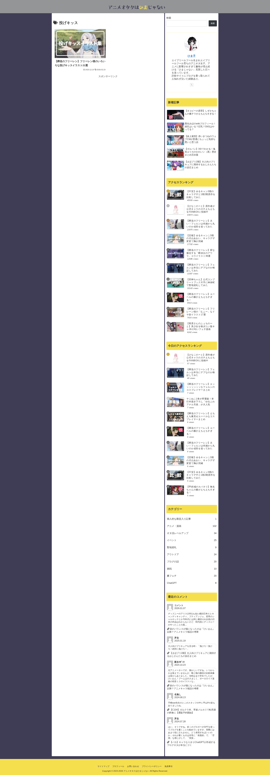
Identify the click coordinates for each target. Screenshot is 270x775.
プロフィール (118, 766)
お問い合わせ (133, 766)
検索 (168, 18)
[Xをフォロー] (191, 85)
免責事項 (168, 766)
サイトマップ (103, 766)
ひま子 (192, 55)
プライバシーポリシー (152, 766)
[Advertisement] (108, 98)
